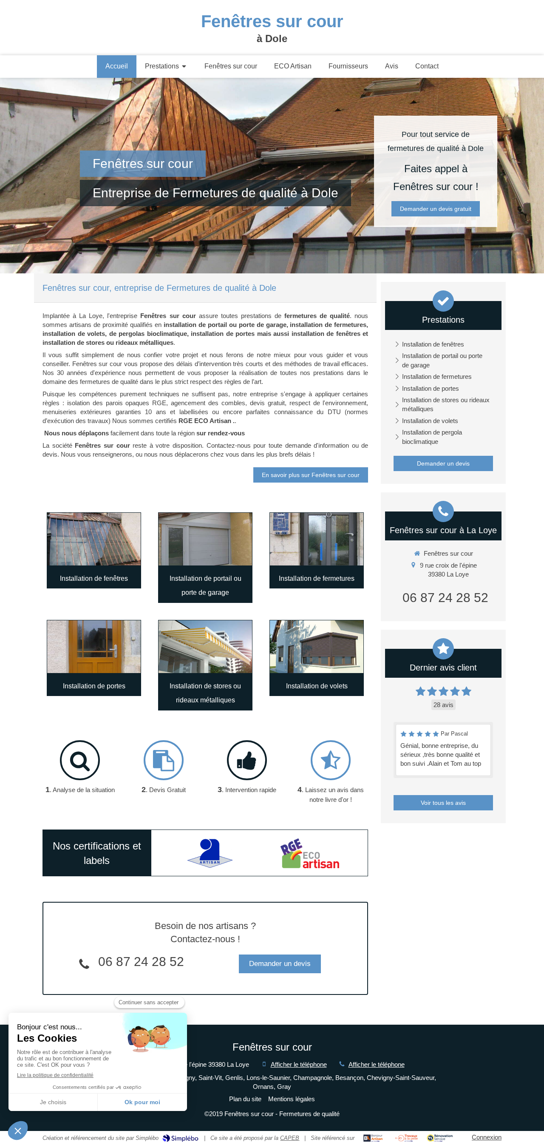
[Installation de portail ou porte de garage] (205, 539)
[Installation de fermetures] (316, 539)
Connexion (487, 1137)
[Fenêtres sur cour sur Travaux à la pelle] (406, 1138)
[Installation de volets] (316, 646)
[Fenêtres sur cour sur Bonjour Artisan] (373, 1138)
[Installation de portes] (94, 646)
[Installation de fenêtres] (94, 539)
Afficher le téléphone (299, 1064)
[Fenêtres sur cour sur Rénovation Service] (440, 1138)
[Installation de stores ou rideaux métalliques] (205, 646)
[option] (210, 853)
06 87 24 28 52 (141, 962)
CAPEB (289, 1138)
